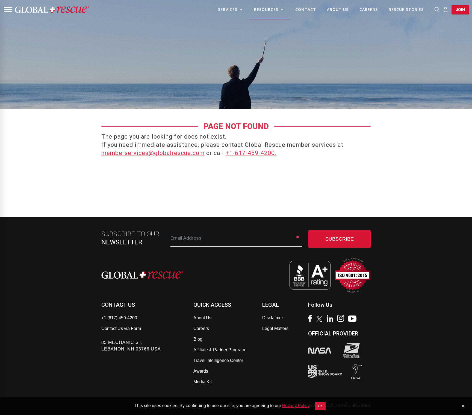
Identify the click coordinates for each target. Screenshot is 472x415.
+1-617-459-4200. (251, 153)
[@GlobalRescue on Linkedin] (331, 319)
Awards (200, 371)
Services (227, 9)
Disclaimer (272, 317)
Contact (305, 9)
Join (460, 9)
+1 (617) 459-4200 (119, 317)
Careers (368, 9)
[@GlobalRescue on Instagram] (342, 319)
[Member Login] (445, 9)
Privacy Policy (296, 405)
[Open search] (437, 9)
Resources (266, 9)
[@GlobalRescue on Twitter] (321, 319)
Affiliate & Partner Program (219, 349)
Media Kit (202, 381)
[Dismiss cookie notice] (463, 406)
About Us (338, 9)
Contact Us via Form (121, 328)
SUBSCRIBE (339, 239)
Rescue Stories (406, 9)
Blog (197, 339)
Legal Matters (275, 328)
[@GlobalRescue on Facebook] (311, 319)
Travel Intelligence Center (218, 360)
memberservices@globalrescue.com (153, 153)
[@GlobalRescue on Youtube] (353, 319)
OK (320, 406)
